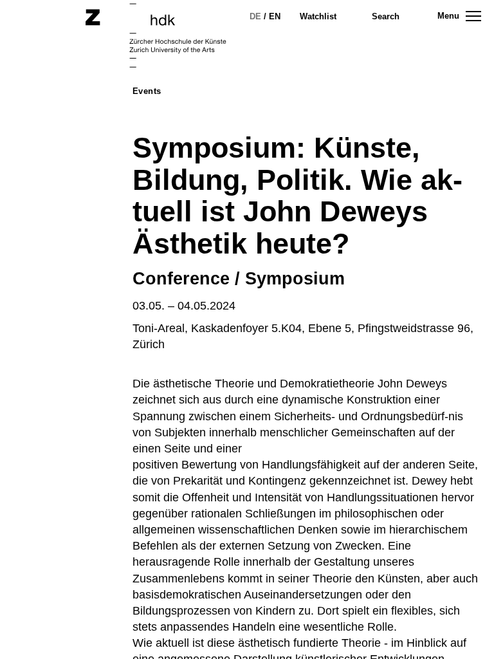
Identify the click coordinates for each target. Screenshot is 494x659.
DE (255, 16)
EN (274, 16)
